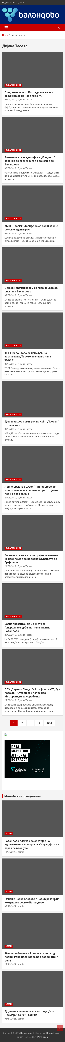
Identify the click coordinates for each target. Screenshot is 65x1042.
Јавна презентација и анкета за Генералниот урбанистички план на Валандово (27, 627)
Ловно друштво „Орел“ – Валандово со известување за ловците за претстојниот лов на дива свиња (31, 490)
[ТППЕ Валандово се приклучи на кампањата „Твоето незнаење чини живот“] (32, 330)
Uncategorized (13, 85)
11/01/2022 (10, 852)
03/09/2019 (10, 233)
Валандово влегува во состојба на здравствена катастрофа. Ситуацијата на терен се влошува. (32, 844)
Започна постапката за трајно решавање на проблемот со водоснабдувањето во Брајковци (31, 559)
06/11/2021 (10, 1019)
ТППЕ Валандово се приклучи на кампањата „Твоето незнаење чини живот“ (28, 356)
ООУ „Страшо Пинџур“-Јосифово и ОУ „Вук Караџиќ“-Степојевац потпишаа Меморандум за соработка (32, 693)
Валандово (26, 1033)
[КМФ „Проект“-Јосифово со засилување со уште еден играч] (32, 203)
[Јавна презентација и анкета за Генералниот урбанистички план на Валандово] (32, 601)
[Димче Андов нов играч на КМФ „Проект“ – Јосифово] (32, 399)
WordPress (42, 1037)
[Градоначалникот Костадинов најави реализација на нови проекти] (32, 70)
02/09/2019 (10, 295)
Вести (8, 834)
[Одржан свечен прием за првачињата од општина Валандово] (32, 265)
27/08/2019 (10, 700)
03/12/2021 (10, 906)
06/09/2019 (10, 99)
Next (49, 723)
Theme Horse (53, 1033)
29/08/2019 (10, 497)
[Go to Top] (60, 1028)
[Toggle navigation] (6, 27)
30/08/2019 (10, 364)
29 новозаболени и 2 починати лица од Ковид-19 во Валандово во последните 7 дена (31, 957)
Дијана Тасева (25, 99)
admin (21, 852)
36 (39, 723)
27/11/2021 (10, 964)
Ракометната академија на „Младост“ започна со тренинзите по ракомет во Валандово (30, 161)
